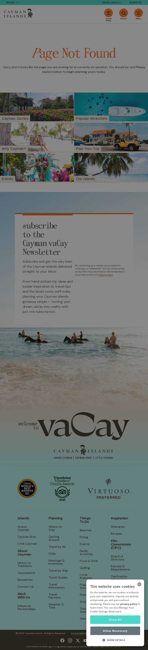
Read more (115, 611)
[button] (115, 640)
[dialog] (115, 612)
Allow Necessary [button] (115, 630)
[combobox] (139, 584)
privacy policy (128, 604)
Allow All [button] (115, 619)
